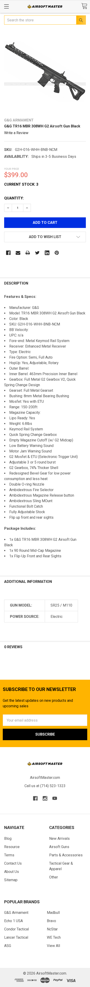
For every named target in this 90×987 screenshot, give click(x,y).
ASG (7, 946)
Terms (9, 855)
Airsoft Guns (59, 847)
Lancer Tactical (16, 937)
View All (53, 946)
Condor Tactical (16, 929)
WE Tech (54, 937)
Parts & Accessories (66, 855)
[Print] (28, 253)
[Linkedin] (47, 253)
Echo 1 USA (13, 921)
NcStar (52, 929)
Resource (12, 847)
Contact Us (13, 863)
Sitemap (11, 880)
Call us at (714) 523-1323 (45, 786)
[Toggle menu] (6, 6)
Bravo (51, 921)
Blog (8, 838)
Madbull (53, 912)
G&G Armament (16, 912)
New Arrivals (59, 838)
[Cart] (84, 6)
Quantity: (14, 198)
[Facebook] (8, 253)
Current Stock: (21, 184)
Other (53, 877)
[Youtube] (55, 798)
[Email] (18, 253)
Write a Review (16, 133)
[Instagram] (45, 798)
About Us (11, 871)
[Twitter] (37, 253)
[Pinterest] (57, 253)
